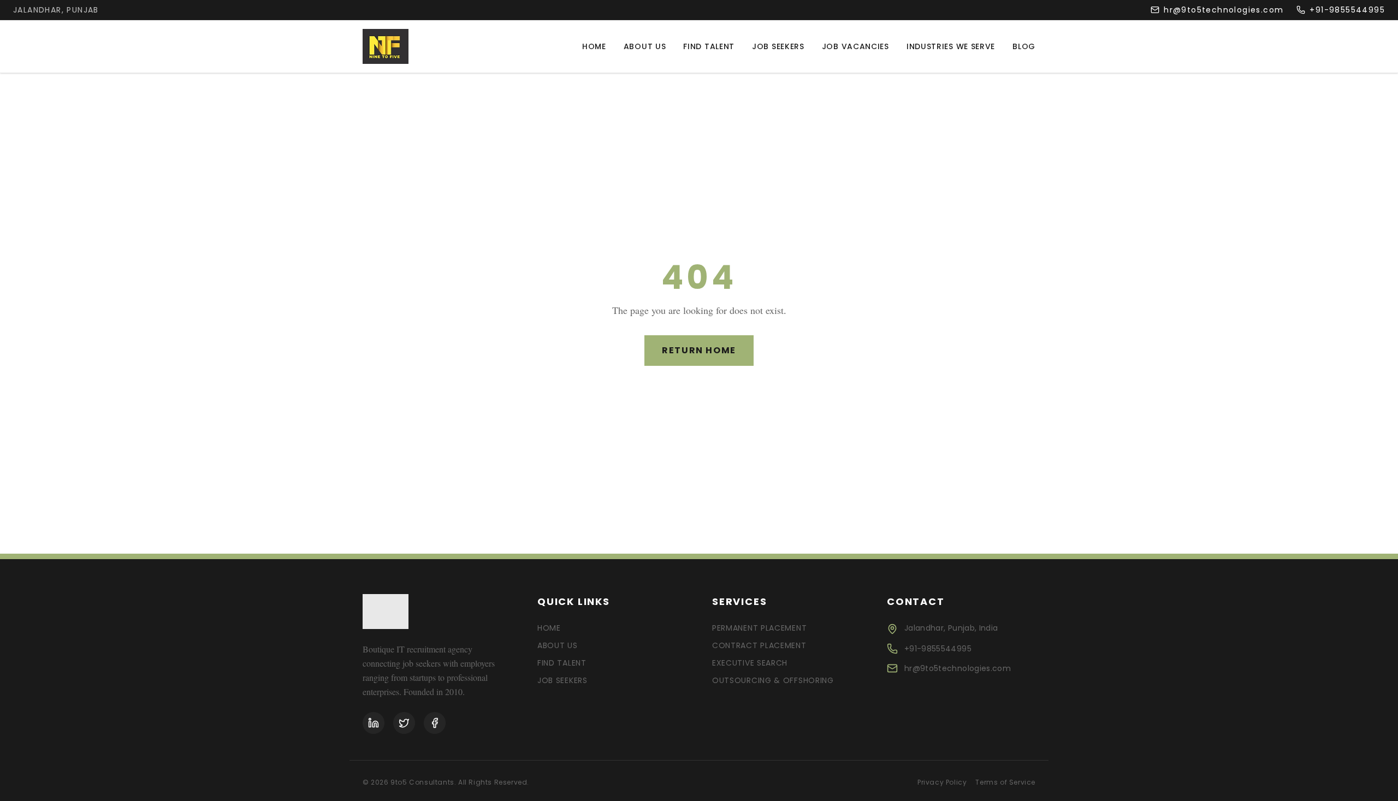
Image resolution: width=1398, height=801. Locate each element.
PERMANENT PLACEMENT (759, 627)
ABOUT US (557, 645)
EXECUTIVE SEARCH (749, 662)
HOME (549, 627)
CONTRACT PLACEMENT (759, 645)
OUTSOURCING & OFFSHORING (773, 680)
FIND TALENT (562, 662)
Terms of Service (1005, 782)
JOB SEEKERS (562, 680)
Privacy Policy (942, 782)
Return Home (699, 350)
